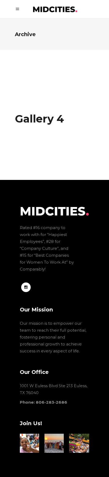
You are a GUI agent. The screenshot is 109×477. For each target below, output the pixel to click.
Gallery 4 (39, 118)
